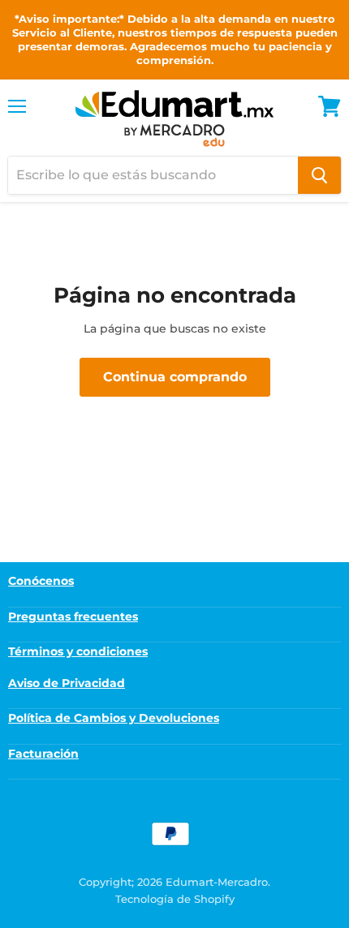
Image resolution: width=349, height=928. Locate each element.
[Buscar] (319, 175)
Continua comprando (175, 377)
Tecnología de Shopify (175, 898)
